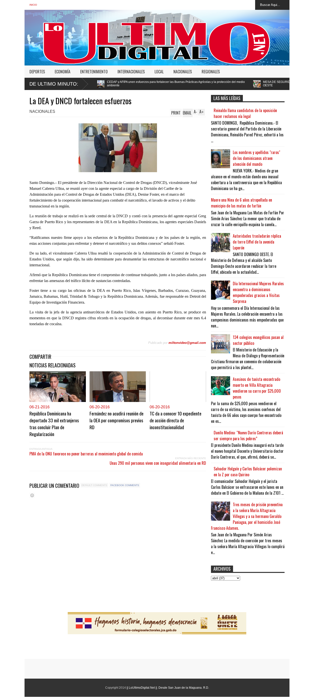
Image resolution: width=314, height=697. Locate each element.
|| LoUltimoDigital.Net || (142, 687)
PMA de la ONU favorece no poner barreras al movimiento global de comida (86, 454)
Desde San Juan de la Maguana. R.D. (183, 687)
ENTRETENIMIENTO (94, 72)
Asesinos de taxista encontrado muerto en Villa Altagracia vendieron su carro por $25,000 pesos (257, 388)
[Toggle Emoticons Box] (32, 495)
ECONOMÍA (62, 72)
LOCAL (159, 72)
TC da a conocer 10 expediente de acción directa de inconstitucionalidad (175, 420)
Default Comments (94, 485)
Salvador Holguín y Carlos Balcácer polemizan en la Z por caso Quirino (248, 472)
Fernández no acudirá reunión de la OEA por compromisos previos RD (117, 420)
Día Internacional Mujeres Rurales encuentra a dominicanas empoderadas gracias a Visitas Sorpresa (258, 292)
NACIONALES (182, 72)
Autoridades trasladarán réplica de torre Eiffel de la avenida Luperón (257, 242)
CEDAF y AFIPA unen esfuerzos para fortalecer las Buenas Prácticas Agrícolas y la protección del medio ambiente (138, 83)
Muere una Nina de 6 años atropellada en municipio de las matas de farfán (241, 203)
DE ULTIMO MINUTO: (53, 84)
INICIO (33, 4)
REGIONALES (211, 72)
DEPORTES (37, 72)
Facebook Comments (124, 485)
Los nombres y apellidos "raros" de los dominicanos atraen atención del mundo (256, 158)
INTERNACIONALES (131, 72)
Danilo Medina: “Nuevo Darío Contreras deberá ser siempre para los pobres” (248, 435)
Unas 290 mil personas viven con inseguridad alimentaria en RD (158, 463)
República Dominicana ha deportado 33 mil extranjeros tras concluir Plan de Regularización (54, 423)
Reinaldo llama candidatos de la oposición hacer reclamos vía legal (245, 113)
